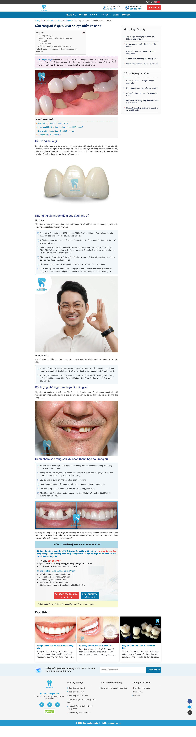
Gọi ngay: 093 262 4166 (66, 594)
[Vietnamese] (158, 2)
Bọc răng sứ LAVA (76, 692)
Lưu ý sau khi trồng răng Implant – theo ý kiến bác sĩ (60, 127)
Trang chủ (71, 15)
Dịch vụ (93, 15)
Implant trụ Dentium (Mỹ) (79, 712)
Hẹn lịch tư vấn (90, 594)
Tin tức (104, 15)
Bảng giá (126, 15)
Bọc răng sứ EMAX (77, 688)
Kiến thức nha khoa (54, 20)
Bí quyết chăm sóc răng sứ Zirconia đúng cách (141, 52)
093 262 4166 (54, 561)
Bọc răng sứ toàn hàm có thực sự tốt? (141, 88)
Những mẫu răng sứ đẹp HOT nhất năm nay (56, 131)
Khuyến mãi (138, 692)
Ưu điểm (45, 41)
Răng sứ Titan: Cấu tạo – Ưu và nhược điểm (142, 94)
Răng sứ (67, 20)
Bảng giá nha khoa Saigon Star (114, 688)
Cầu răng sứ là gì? (45, 35)
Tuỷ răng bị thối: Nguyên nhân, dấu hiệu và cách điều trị (140, 38)
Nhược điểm (47, 44)
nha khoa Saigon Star (106, 551)
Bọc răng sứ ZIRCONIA (78, 695)
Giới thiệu (82, 15)
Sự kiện (136, 695)
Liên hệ (116, 15)
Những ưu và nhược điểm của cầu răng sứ (55, 38)
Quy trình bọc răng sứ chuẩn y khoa (52, 123)
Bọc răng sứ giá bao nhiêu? (49, 135)
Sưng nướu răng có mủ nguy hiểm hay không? (141, 45)
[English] (155, 2)
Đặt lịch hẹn (154, 8)
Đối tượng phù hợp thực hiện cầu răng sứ (54, 46)
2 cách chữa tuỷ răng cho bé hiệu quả (141, 59)
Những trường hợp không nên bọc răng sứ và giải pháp (142, 109)
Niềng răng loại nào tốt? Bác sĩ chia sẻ (142, 64)
